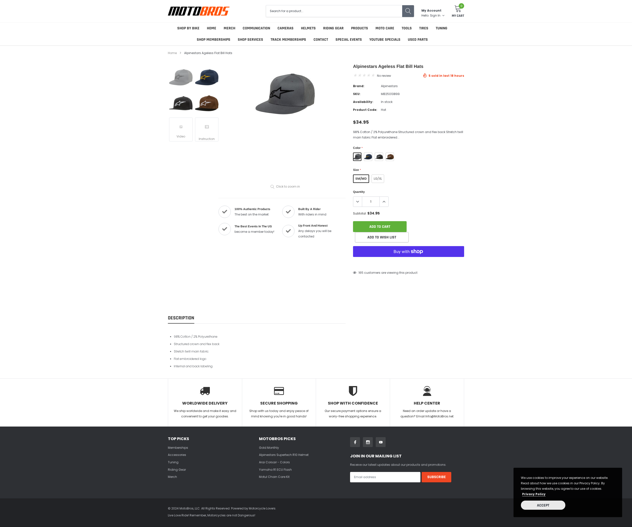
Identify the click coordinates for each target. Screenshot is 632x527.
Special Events (349, 39)
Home (211, 28)
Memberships (178, 448)
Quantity (359, 192)
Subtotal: (360, 213)
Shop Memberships (213, 39)
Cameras (285, 28)
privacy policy (534, 494)
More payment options (408, 263)
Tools (407, 28)
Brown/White (390, 157)
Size (357, 170)
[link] (181, 77)
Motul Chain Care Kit (274, 477)
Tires (423, 28)
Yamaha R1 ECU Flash (275, 470)
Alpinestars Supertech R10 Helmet (284, 455)
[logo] (199, 11)
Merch (229, 28)
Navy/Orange (368, 157)
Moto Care (384, 28)
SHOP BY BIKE (188, 28)
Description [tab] (181, 318)
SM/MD (361, 178)
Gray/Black (357, 157)
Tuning (441, 28)
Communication (256, 28)
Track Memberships (288, 39)
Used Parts (418, 39)
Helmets (308, 28)
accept (543, 505)
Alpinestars (389, 86)
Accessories (177, 455)
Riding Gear (333, 28)
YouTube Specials (384, 39)
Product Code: (365, 110)
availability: (363, 102)
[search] (408, 11)
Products (359, 28)
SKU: (356, 94)
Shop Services (250, 39)
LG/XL (378, 178)
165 (360, 273)
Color (357, 148)
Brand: (358, 86)
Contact (321, 39)
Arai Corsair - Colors (274, 462)
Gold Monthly (269, 448)
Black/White (379, 157)
